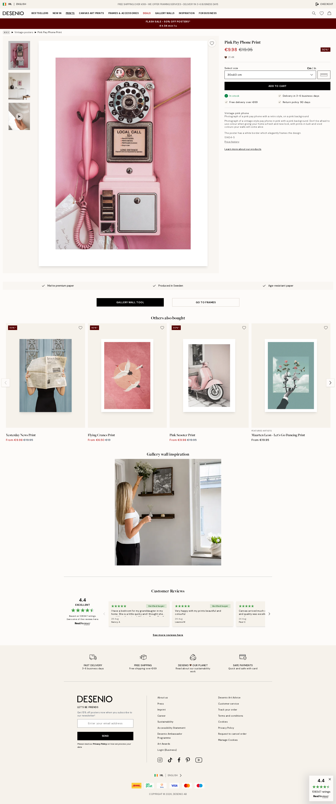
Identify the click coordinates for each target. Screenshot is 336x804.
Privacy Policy (100, 744)
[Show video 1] (19, 116)
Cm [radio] (309, 68)
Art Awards (164, 743)
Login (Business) (167, 749)
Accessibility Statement (172, 727)
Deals (147, 13)
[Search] (314, 13)
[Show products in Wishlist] (322, 13)
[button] (323, 75)
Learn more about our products (243, 149)
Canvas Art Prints (91, 13)
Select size (231, 68)
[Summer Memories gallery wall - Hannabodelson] (168, 512)
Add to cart (277, 86)
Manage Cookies (228, 739)
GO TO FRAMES (206, 302)
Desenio (178, 794)
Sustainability (165, 721)
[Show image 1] (19, 55)
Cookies (223, 721)
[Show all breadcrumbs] (6, 32)
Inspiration (187, 13)
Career (162, 715)
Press (161, 703)
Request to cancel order (232, 733)
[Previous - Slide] (5, 383)
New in (57, 13)
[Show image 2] (19, 86)
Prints (70, 13)
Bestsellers (39, 13)
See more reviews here (168, 635)
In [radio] (315, 68)
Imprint (162, 709)
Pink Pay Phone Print (50, 32)
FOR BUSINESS (208, 13)
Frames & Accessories (123, 13)
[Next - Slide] (330, 383)
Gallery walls (165, 13)
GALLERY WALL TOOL (130, 302)
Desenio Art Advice (229, 697)
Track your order (227, 709)
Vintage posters (24, 32)
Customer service (228, 703)
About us (163, 697)
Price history (232, 141)
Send (105, 735)
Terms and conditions (230, 715)
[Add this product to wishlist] (212, 43)
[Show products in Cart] (329, 13)
